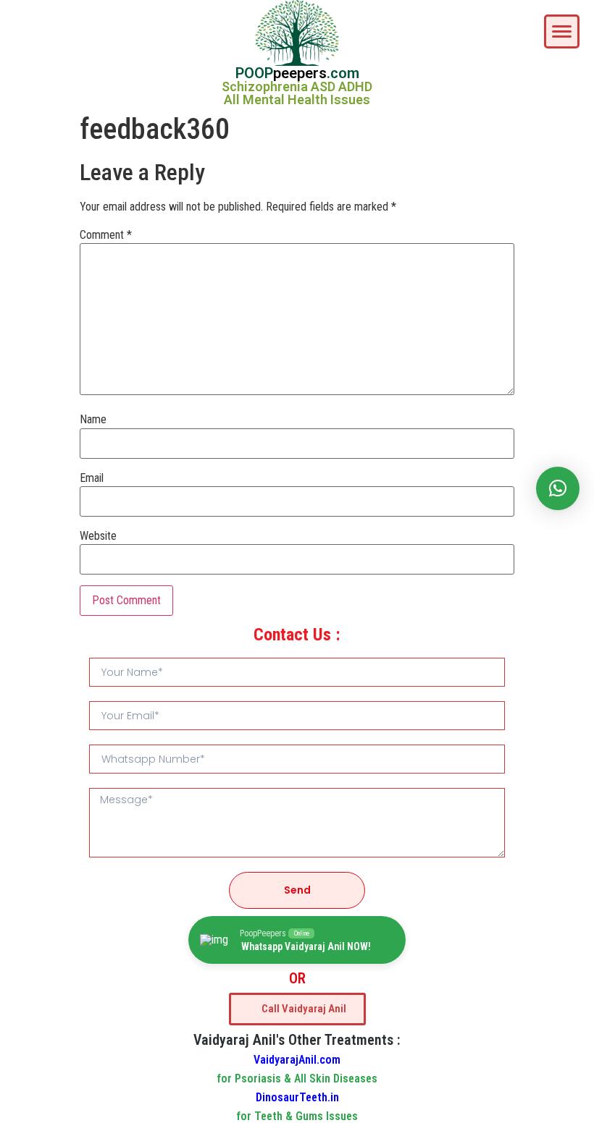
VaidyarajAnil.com (297, 1060)
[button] (558, 488)
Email (92, 478)
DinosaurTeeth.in (297, 1097)
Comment (106, 235)
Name (93, 419)
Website (98, 536)
